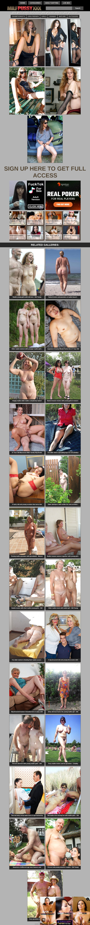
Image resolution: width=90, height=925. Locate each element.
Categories (35, 3)
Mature (62, 16)
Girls (43, 16)
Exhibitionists (18, 16)
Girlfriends (33, 16)
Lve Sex (66, 3)
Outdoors (73, 16)
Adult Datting (51, 3)
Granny (52, 16)
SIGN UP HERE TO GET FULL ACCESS (45, 172)
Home (22, 3)
